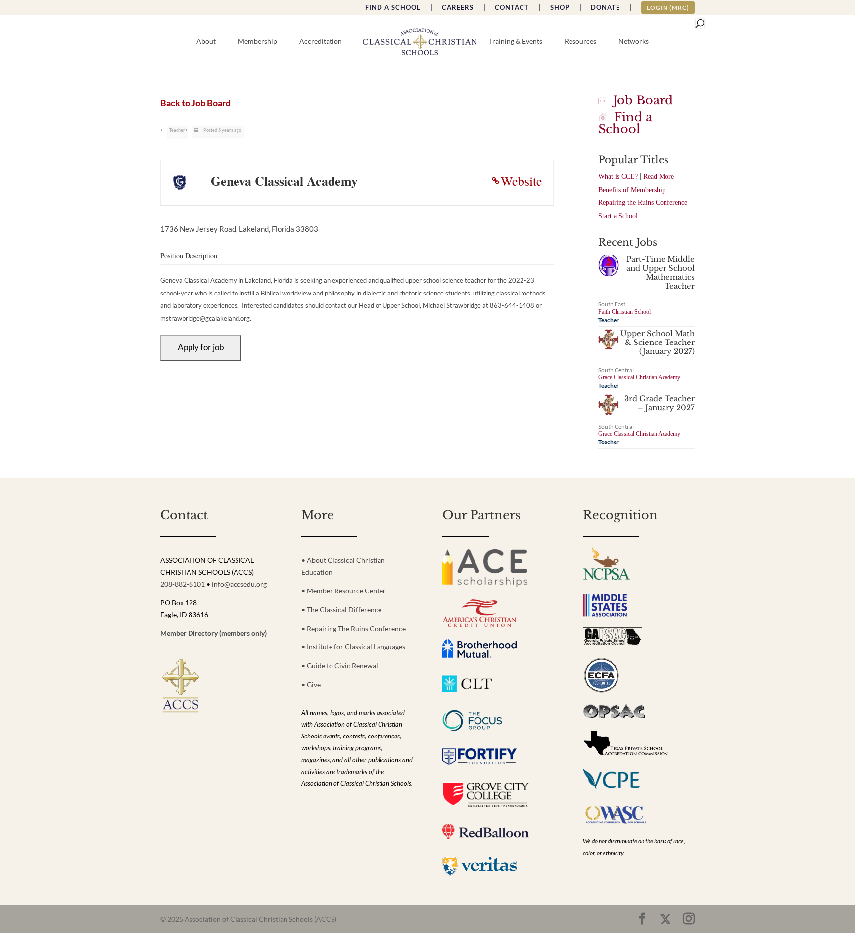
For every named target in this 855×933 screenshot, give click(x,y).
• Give (311, 684)
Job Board (639, 100)
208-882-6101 (182, 584)
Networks (633, 41)
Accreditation (320, 41)
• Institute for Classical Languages (353, 646)
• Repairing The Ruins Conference (353, 628)
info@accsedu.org (239, 584)
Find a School (625, 123)
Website (521, 180)
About (206, 41)
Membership (257, 41)
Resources (580, 41)
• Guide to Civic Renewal (339, 665)
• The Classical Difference (341, 609)
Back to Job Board (195, 103)
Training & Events (515, 41)
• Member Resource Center (343, 591)
